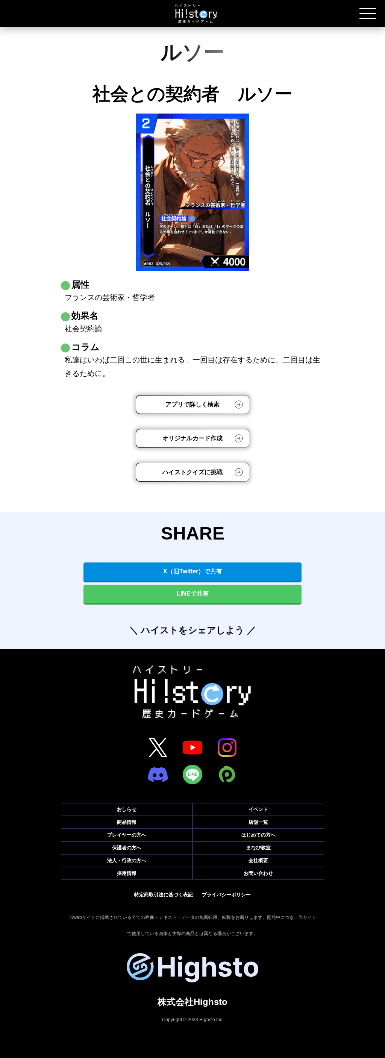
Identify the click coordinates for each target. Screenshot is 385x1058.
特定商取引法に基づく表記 (163, 894)
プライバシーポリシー (226, 894)
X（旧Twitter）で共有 (192, 571)
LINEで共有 (193, 593)
